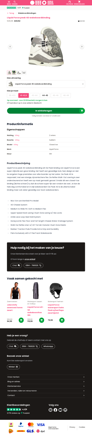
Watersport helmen (55, 301)
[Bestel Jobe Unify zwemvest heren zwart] (21, 320)
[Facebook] (55, 410)
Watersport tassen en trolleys (34, 302)
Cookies (82, 427)
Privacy (72, 427)
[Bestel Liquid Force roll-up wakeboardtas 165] (41, 320)
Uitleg (17, 135)
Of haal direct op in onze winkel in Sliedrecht (24, 103)
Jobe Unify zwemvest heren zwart (15, 308)
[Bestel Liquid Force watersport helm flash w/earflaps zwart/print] (62, 320)
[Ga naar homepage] (42, 3)
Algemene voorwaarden (53, 428)
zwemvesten (12, 301)
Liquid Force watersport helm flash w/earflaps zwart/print (56, 309)
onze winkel (30, 259)
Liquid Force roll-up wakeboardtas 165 (35, 311)
